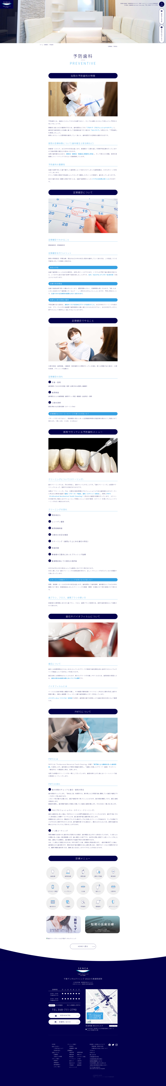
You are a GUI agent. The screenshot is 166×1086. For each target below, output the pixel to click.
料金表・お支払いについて (97, 1044)
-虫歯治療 (71, 1052)
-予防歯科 (71, 1065)
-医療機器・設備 (73, 1048)
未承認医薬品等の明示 (96, 1059)
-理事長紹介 (56, 1062)
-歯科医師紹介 (56, 1064)
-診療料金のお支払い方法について (99, 1048)
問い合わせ (93, 1054)
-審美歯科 (79, 1065)
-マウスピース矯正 (81, 1056)
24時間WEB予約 (94, 1057)
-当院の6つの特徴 (57, 1056)
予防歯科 (51, 44)
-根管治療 (71, 1054)
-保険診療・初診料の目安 (97, 1046)
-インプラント (72, 1058)
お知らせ (92, 1052)
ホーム (41, 44)
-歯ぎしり (71, 1060)
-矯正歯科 (71, 1056)
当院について (55, 1052)
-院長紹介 (55, 1060)
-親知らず (79, 1054)
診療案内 (46, 44)
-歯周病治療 (80, 1052)
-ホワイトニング (73, 1067)
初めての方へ (55, 1046)
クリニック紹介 (72, 1044)
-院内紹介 (71, 1046)
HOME (53, 1044)
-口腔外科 (79, 1060)
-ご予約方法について (58, 1048)
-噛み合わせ (72, 1063)
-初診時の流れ (56, 1050)
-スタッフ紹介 (56, 1066)
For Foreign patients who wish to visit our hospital (97, 1067)
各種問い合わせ (65, 1022)
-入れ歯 (78, 1058)
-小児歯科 (79, 1063)
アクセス (92, 1050)
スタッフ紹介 (55, 1058)
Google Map (113, 1026)
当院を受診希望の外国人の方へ (98, 1065)
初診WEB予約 (65, 1015)
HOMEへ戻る (83, 946)
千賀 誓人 (115, 46)
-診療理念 (55, 1054)
